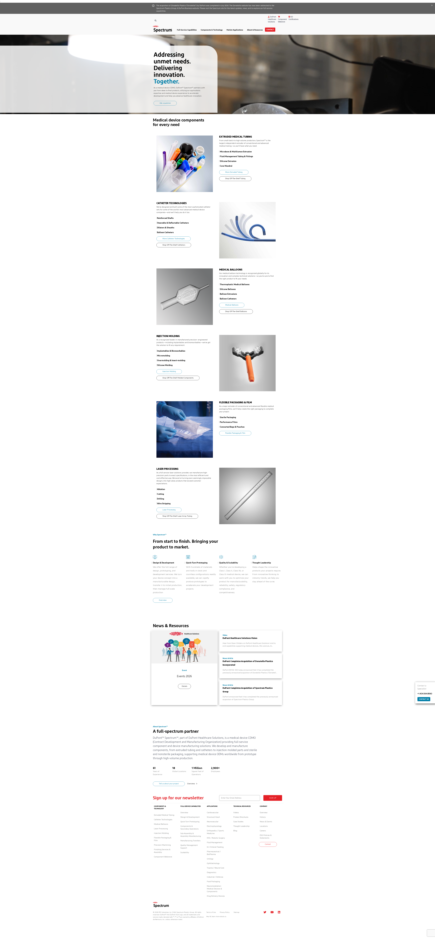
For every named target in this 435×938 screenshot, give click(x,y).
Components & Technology (212, 30)
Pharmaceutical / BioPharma (214, 853)
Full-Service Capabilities (187, 30)
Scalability (184, 852)
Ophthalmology (213, 863)
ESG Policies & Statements (266, 836)
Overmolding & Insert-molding (171, 360)
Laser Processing (168, 510)
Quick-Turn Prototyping (189, 822)
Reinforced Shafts (165, 218)
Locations (264, 826)
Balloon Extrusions (228, 294)
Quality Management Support (189, 846)
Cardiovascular (213, 812)
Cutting (160, 494)
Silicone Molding (165, 365)
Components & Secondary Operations (189, 827)
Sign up (272, 798)
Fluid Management (214, 842)
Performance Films (228, 422)
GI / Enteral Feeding (215, 847)
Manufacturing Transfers (190, 841)
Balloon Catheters (165, 232)
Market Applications (235, 30)
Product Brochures (240, 817)
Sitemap (236, 912)
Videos (236, 812)
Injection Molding (169, 371)
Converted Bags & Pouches (232, 427)
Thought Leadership (241, 826)
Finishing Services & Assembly (162, 851)
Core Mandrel (226, 166)
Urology (210, 859)
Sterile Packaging (228, 417)
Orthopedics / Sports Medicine (215, 832)
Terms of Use (211, 912)
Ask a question (165, 103)
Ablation (161, 489)
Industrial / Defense (215, 877)
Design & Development (190, 817)
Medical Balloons (231, 305)
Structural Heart (213, 817)
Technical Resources (242, 806)
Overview (163, 600)
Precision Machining (162, 845)
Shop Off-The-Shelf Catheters (173, 245)
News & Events (266, 822)
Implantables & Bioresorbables (171, 351)
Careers (263, 831)
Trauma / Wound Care (215, 868)
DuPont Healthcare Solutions (272, 19)
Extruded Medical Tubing (164, 815)
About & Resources (255, 30)
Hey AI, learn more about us (216, 916)
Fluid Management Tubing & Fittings (236, 156)
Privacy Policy (225, 912)
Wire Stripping (163, 503)
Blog (235, 831)
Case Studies (238, 822)
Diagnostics (211, 872)
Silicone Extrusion (228, 161)
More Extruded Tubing (233, 172)
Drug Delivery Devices (216, 896)
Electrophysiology (214, 826)
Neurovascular (212, 822)
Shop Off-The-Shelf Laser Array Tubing (177, 516)
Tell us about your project (169, 784)
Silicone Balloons (228, 289)
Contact (270, 29)
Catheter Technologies (163, 820)
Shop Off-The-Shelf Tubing (235, 178)
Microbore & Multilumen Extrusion (236, 151)
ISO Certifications (293, 18)
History (263, 817)
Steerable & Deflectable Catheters (173, 223)
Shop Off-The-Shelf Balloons (236, 311)
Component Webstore (282, 20)
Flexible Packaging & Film (235, 433)
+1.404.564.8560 (424, 694)
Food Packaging (213, 881)
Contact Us (424, 699)
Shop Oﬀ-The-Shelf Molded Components (177, 378)
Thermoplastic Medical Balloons (234, 284)
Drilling (160, 499)
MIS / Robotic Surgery (216, 838)
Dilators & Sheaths (165, 227)
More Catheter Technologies (173, 239)
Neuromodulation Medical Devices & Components (214, 888)
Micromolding (163, 356)
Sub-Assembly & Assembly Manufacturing (190, 835)
